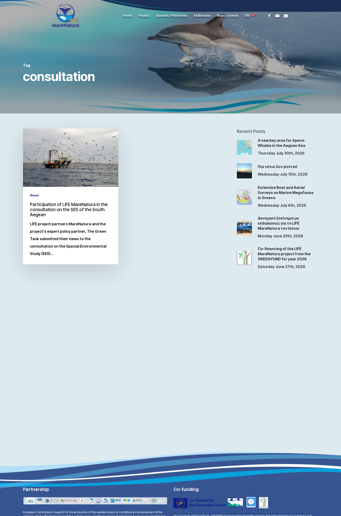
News (34, 195)
